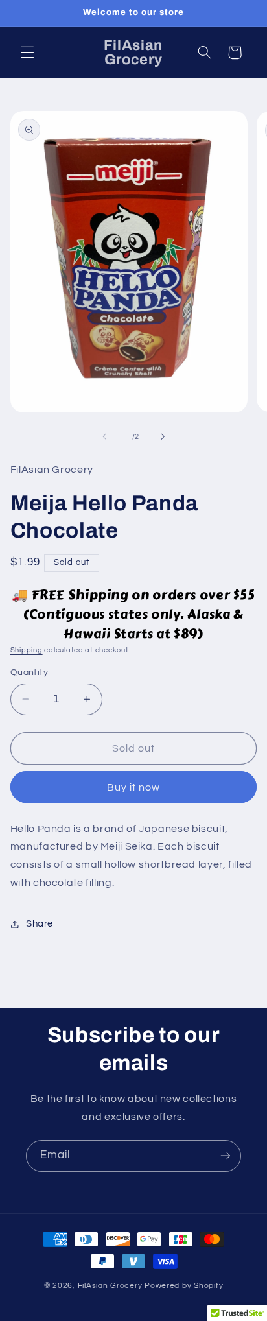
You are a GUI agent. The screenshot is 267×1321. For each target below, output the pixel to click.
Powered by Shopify (184, 1285)
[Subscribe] (225, 1156)
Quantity (29, 672)
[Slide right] (162, 436)
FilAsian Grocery (111, 1285)
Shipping (26, 650)
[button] (27, 52)
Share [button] (39, 924)
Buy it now (134, 787)
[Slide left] (104, 436)
